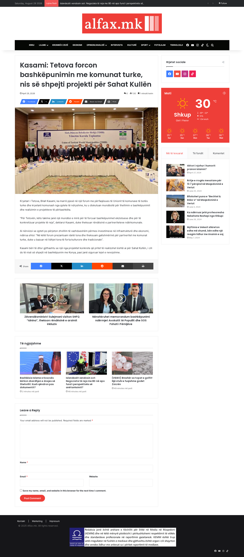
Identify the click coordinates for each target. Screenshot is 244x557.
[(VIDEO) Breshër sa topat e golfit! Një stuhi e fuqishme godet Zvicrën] (132, 363)
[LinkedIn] (82, 266)
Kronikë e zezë (60, 45)
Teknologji (176, 45)
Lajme (42, 45)
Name (24, 462)
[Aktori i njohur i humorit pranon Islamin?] (175, 170)
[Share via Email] (123, 266)
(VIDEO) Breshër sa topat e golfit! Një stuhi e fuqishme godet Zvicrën (132, 381)
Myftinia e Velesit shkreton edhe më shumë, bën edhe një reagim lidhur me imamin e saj (205, 231)
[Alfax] (122, 23)
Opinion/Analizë (95, 45)
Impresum (54, 521)
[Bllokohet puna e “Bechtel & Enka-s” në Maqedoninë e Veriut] (175, 201)
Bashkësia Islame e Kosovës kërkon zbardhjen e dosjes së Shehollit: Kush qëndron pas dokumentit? (37, 382)
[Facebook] (41, 266)
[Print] (143, 266)
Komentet (218, 153)
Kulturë (131, 45)
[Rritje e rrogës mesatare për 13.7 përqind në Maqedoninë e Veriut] (175, 185)
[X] (61, 266)
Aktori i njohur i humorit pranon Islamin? (201, 167)
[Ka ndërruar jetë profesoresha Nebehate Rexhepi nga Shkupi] (175, 217)
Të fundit (198, 153)
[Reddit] (102, 266)
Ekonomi (77, 45)
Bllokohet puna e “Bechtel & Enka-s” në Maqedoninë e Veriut (204, 200)
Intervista (117, 45)
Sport (144, 45)
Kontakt (21, 521)
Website (93, 476)
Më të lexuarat (174, 153)
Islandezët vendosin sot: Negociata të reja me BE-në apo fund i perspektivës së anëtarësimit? (109, 3)
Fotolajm (159, 45)
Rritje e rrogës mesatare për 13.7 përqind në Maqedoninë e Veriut (205, 184)
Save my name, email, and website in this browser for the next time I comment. (64, 490)
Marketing (37, 521)
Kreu (31, 45)
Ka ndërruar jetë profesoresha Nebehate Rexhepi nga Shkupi (205, 214)
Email (24, 476)
